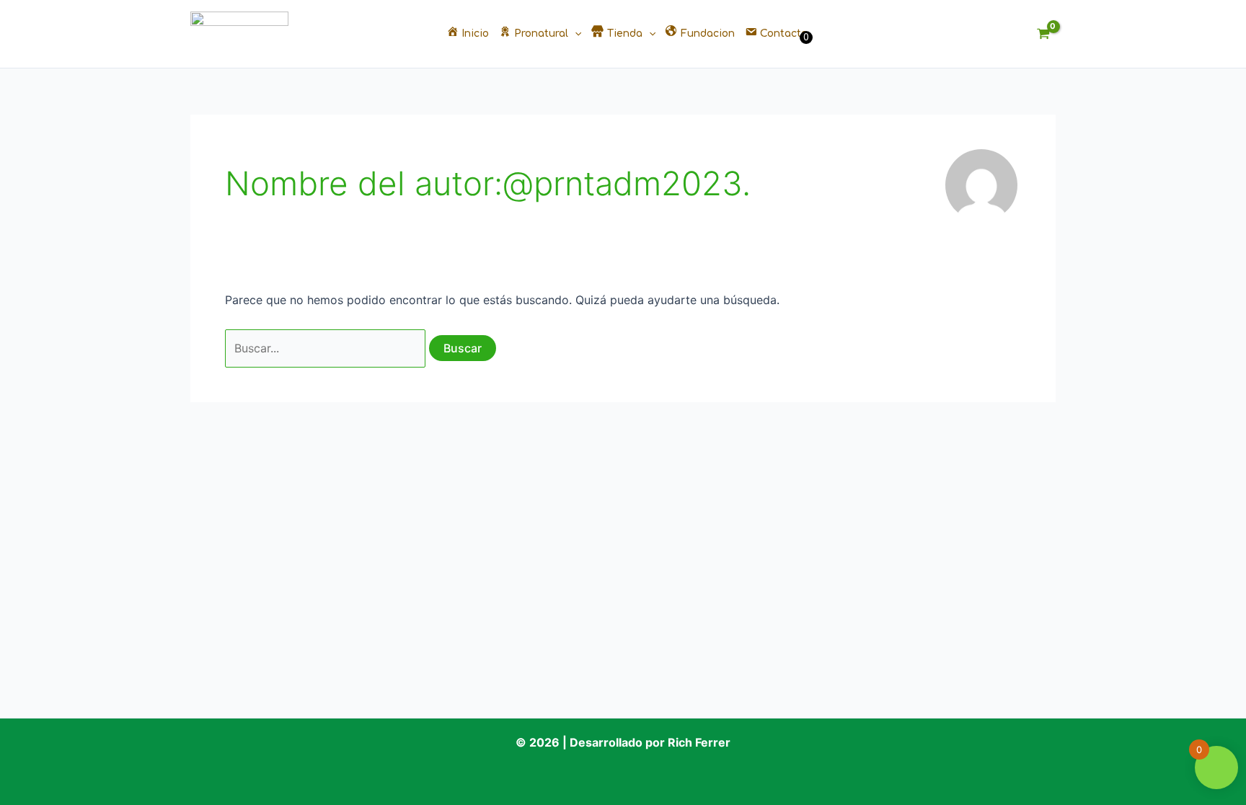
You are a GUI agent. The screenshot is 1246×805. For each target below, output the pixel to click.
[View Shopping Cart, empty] (1043, 34)
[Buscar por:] (327, 348)
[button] (574, 34)
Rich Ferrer (699, 742)
